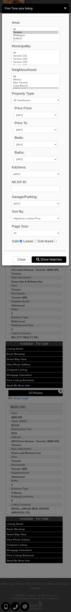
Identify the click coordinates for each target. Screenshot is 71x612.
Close (21, 259)
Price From (23, 108)
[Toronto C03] (35, 62)
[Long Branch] (35, 85)
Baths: (20, 152)
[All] (35, 29)
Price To (21, 123)
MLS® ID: (19, 182)
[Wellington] (35, 35)
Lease (28, 241)
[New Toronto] (35, 82)
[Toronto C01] (35, 55)
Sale (15, 241)
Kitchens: (19, 167)
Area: (16, 22)
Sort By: (18, 211)
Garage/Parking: (25, 197)
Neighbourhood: (24, 70)
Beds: (19, 138)
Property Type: (23, 93)
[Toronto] (35, 32)
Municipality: (21, 46)
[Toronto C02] (35, 58)
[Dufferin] (35, 38)
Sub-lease (46, 241)
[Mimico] (35, 79)
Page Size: (20, 226)
